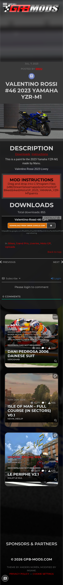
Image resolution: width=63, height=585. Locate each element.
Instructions (40, 154)
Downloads (22, 154)
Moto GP (45, 243)
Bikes (11, 243)
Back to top (54, 251)
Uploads (10, 246)
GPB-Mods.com (38, 559)
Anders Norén (29, 567)
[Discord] (32, 76)
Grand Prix (22, 243)
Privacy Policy (19, 573)
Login (57, 278)
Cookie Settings (43, 573)
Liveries (34, 243)
